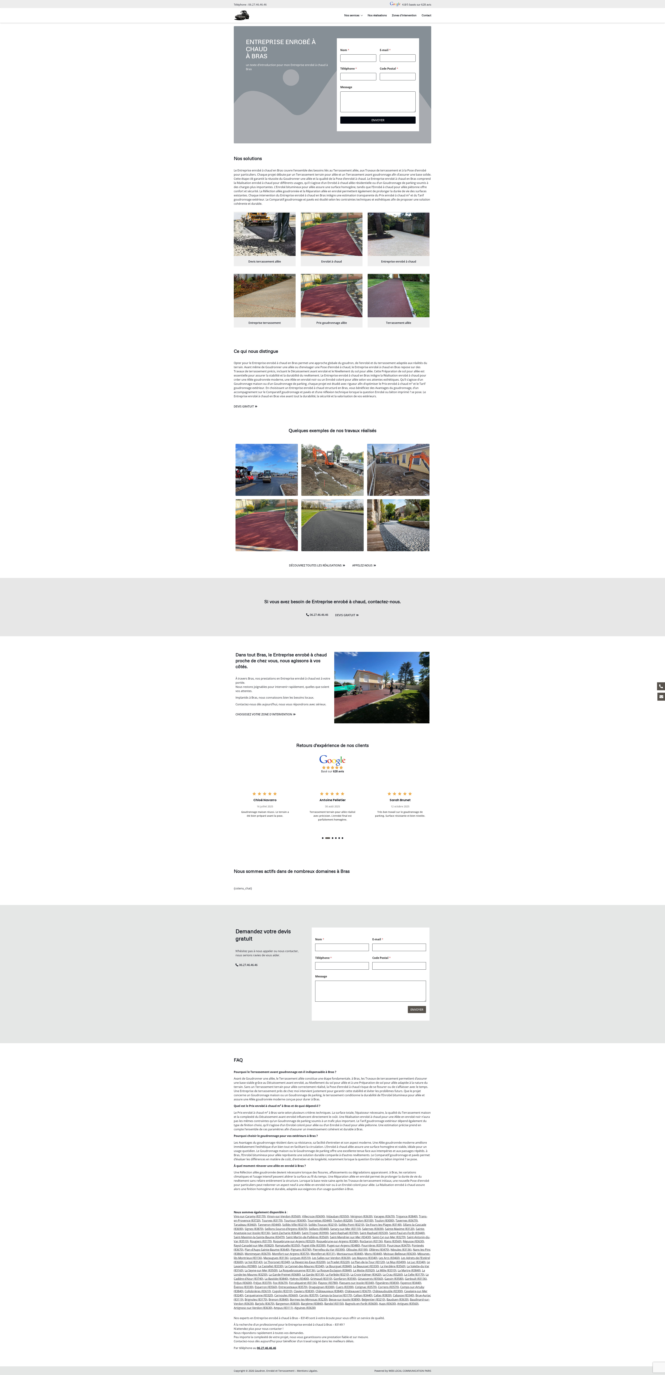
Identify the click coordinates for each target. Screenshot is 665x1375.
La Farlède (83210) (337, 1274)
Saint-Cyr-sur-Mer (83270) (389, 1237)
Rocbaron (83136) (371, 1241)
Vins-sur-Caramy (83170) (250, 1216)
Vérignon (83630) (361, 1216)
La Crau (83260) (393, 1274)
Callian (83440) (362, 1295)
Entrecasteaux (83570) (292, 1287)
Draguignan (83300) (321, 1287)
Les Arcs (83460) (389, 1258)
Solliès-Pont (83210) (351, 1225)
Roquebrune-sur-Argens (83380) (337, 1241)
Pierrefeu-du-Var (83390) (329, 1250)
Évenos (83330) (243, 1287)
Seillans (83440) (319, 1229)
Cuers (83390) (345, 1287)
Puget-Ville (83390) (314, 1245)
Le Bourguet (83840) (339, 1266)
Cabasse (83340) (403, 1295)
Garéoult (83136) (416, 1279)
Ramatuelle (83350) (287, 1245)
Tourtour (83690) (295, 1220)
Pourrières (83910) (373, 1245)
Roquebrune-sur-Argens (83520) (294, 1241)
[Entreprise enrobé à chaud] (398, 234)
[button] (322, 838)
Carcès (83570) (308, 1295)
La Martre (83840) (409, 1270)
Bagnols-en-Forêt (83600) (361, 1304)
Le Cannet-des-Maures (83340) (304, 1266)
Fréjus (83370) (262, 1283)
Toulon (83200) (343, 1220)
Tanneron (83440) (269, 1225)
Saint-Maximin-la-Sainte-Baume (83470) (259, 1237)
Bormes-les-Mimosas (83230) (308, 1299)
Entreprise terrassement (265, 323)
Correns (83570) (388, 1287)
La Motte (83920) (364, 1270)
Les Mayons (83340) (364, 1258)
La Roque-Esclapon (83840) (334, 1270)
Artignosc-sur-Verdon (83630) (253, 1308)
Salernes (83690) (373, 1229)
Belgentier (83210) (373, 1299)
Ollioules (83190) (357, 1250)
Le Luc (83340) (416, 1262)
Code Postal (389, 68)
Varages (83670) (384, 1216)
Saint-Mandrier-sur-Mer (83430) (350, 1237)
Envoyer (377, 120)
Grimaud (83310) (321, 1279)
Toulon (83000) (384, 1220)
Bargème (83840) (312, 1304)
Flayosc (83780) (328, 1283)
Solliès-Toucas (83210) (322, 1225)
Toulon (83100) (363, 1220)
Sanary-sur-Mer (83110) (345, 1229)
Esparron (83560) (266, 1287)
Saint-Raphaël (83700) (344, 1233)
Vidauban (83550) (337, 1216)
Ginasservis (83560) (370, 1279)
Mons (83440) (373, 1254)
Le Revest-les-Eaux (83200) (308, 1262)
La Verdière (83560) (392, 1266)
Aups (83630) (387, 1304)
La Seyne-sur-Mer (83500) (261, 1270)
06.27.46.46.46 (257, 4)
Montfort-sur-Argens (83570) (290, 1254)
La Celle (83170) (414, 1274)
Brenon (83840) (279, 1299)
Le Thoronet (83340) (277, 1262)
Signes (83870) (254, 1229)
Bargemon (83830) (288, 1304)
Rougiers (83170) (261, 1241)
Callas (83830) (383, 1295)
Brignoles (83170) (256, 1299)
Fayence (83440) (410, 1283)
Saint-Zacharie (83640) (286, 1233)
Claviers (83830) (304, 1291)
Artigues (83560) (407, 1304)
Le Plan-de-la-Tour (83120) (368, 1262)
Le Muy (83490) (396, 1262)
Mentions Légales (307, 1370)
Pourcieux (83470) (398, 1245)
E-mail (385, 50)
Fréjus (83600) (243, 1283)
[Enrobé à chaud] (332, 234)
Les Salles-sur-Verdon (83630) (331, 1258)
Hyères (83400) (299, 1279)
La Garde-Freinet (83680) (285, 1274)
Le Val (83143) (254, 1262)
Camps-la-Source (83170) (336, 1295)
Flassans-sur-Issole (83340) (356, 1283)
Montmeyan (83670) (258, 1254)
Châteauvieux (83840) (329, 1291)
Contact (426, 15)
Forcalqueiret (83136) (303, 1283)
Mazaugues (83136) (276, 1258)
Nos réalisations (377, 15)
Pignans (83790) (301, 1250)
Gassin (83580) (394, 1279)
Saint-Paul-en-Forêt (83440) (407, 1233)
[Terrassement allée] (398, 295)
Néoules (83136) (401, 1250)
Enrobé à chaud (331, 261)
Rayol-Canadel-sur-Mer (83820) (254, 1245)
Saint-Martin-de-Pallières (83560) (307, 1237)
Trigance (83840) (407, 1216)
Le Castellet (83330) (270, 1266)
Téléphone (348, 68)
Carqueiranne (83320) (259, 1295)
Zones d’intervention (404, 15)
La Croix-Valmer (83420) (366, 1274)
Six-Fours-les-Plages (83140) (384, 1225)
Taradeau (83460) (245, 1225)
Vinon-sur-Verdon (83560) (284, 1216)
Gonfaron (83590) (345, 1279)
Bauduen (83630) (398, 1299)
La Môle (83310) (386, 1270)
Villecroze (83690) (313, 1216)
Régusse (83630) (413, 1241)
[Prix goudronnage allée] (332, 295)
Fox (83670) (280, 1283)
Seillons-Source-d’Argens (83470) (286, 1229)
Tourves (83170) (272, 1220)
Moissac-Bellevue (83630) (399, 1254)
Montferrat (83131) (323, 1254)
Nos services (351, 15)
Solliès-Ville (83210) (294, 1225)
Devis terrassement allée (264, 261)
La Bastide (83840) (276, 1279)
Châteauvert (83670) (358, 1291)
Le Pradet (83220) (338, 1262)
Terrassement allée (398, 323)
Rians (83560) (392, 1241)
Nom (344, 50)
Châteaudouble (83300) (388, 1291)
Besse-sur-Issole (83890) (344, 1299)
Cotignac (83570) (366, 1287)
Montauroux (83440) (350, 1254)
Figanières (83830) (387, 1283)
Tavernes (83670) (407, 1220)
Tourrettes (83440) (320, 1220)
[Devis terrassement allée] (265, 234)
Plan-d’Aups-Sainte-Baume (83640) (267, 1250)
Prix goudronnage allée (331, 323)
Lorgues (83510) (300, 1258)
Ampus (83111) (283, 1308)
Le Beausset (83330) (366, 1266)
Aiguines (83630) (305, 1308)
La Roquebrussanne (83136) (297, 1270)
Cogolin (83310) (282, 1291)
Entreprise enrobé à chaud (398, 261)
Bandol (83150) (334, 1304)
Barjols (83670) (264, 1304)
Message (346, 87)
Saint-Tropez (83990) (315, 1233)
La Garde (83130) (313, 1274)
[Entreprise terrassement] (265, 295)
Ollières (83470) (379, 1250)
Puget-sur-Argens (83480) (343, 1245)
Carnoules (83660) (286, 1295)
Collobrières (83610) (258, 1291)
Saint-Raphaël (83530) (374, 1233)
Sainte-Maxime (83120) (399, 1229)
